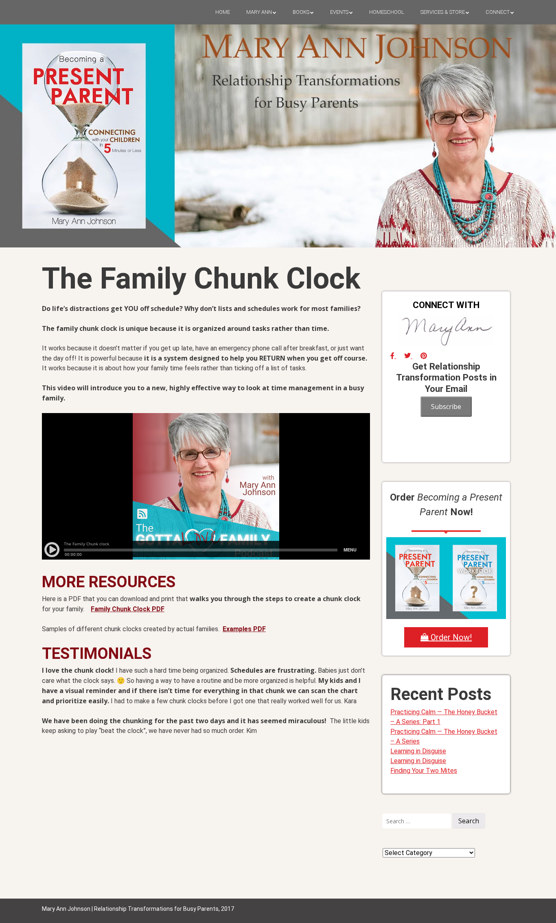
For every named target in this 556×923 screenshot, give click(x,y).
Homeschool (386, 12)
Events (339, 12)
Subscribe (446, 406)
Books (301, 12)
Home (222, 12)
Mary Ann (259, 12)
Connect (498, 12)
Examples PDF (244, 629)
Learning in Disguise (418, 751)
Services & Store (442, 12)
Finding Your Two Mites (423, 770)
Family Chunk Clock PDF (127, 609)
